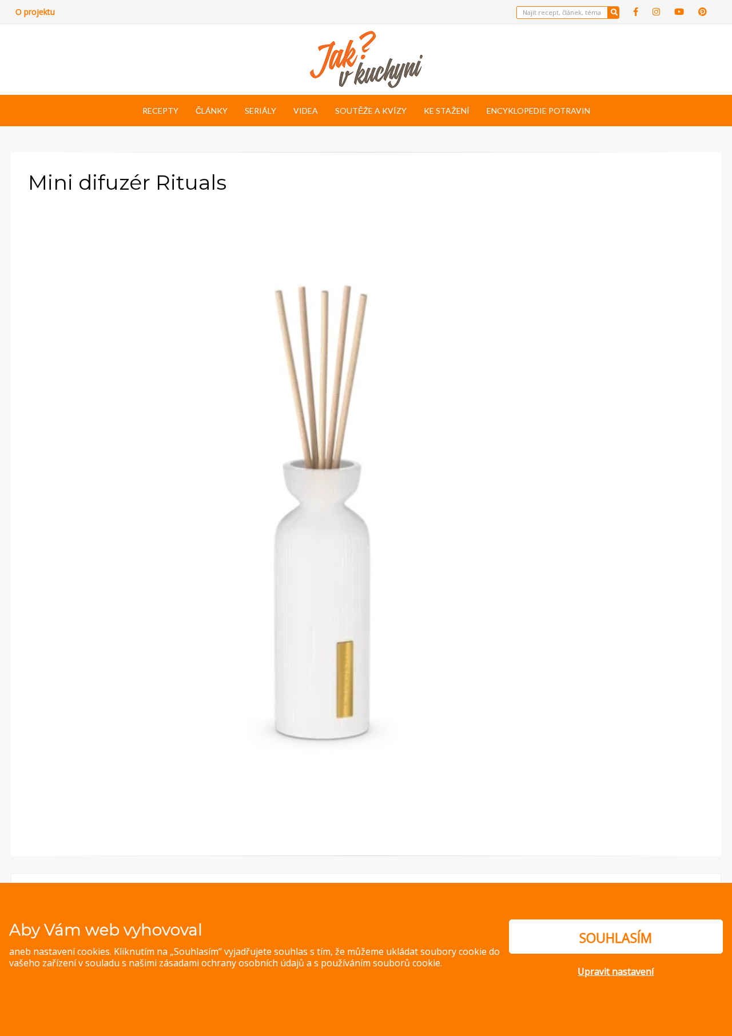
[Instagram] (656, 12)
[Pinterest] (702, 12)
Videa (305, 110)
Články (212, 110)
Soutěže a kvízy (371, 110)
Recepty (160, 110)
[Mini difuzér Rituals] (337, 512)
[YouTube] (679, 12)
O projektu (35, 11)
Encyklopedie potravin (538, 110)
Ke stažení (447, 110)
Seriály (260, 110)
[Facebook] (636, 12)
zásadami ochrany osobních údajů (231, 963)
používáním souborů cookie (380, 963)
